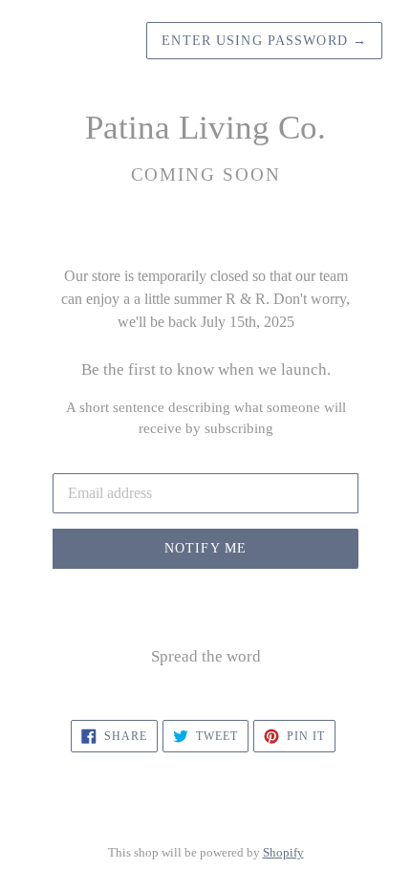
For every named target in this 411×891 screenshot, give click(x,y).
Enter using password (264, 40)
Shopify (283, 852)
